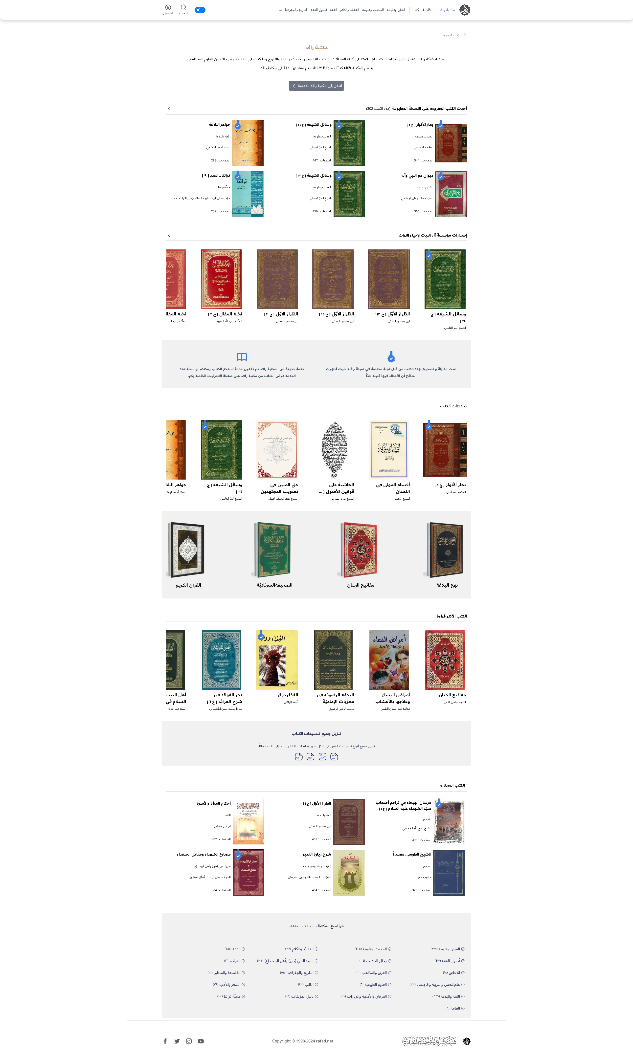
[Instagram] (189, 1041)
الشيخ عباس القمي (455, 702)
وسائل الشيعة (314, 124)
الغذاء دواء (288, 695)
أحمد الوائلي (291, 702)
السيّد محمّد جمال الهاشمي (417, 198)
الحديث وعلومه (373, 9)
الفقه (333, 9)
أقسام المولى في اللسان (393, 488)
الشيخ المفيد (402, 499)
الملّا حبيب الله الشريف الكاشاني (228, 323)
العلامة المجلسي (423, 147)
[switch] (200, 10)
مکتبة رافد (447, 10)
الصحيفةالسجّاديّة (275, 585)
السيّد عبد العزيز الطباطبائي (170, 709)
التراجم (427, 819)
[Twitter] (177, 1041)
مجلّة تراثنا (224, 187)
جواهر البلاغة (219, 124)
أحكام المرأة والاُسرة (214, 803)
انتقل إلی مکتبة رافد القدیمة (320, 86)
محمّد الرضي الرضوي (341, 709)
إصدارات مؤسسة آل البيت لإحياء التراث (433, 235)
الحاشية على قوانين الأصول (335, 491)
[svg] (464, 35)
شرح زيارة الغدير (317, 854)
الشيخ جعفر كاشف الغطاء (283, 499)
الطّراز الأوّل (392, 314)
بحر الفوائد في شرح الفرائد (224, 698)
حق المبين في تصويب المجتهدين (279, 488)
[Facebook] (165, 1041)
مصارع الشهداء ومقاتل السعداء (204, 854)
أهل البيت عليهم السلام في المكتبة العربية (168, 701)
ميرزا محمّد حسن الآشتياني (225, 709)
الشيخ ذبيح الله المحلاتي (417, 828)
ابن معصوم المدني (399, 321)
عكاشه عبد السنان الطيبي (395, 709)
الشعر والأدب (425, 187)
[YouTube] (201, 1041)
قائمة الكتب (421, 10)
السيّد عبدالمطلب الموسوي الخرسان (309, 877)
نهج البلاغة (447, 585)
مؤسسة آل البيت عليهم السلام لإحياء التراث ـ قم (202, 198)
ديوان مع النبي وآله (417, 175)
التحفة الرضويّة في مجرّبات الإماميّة (335, 698)
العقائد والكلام (349, 9)
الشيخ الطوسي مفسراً (412, 854)
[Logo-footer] (429, 1041)
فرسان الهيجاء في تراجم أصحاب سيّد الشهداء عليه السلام (403, 805)
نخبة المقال (225, 314)
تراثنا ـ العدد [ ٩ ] (216, 175)
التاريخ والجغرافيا (296, 9)
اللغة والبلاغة (223, 136)
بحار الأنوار (420, 124)
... (280, 9)
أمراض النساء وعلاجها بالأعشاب (392, 698)
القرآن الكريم (188, 585)
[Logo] (467, 1041)
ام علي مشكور (222, 826)
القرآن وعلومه (396, 9)
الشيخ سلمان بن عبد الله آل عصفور (210, 877)
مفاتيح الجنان (360, 585)
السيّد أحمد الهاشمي (218, 147)
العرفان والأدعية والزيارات (316, 866)
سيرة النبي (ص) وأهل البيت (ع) (212, 866)
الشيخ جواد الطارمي (342, 499)
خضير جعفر (424, 877)
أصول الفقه (319, 9)
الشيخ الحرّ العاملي (321, 147)
